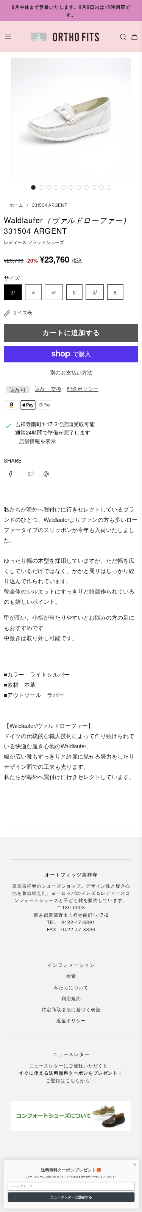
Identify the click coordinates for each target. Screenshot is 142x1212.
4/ (53, 292)
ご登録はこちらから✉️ (71, 1080)
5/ (94, 292)
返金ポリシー (71, 1020)
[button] (33, 187)
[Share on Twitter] (31, 473)
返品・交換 (48, 388)
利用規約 (71, 998)
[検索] (121, 37)
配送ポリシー (82, 388)
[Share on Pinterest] (46, 473)
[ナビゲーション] (8, 37)
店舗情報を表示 (37, 441)
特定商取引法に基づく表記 (71, 1009)
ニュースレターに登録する (71, 1197)
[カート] (134, 37)
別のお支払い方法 (71, 372)
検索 (71, 976)
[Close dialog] (134, 1164)
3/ (13, 292)
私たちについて (71, 987)
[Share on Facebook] (13, 473)
